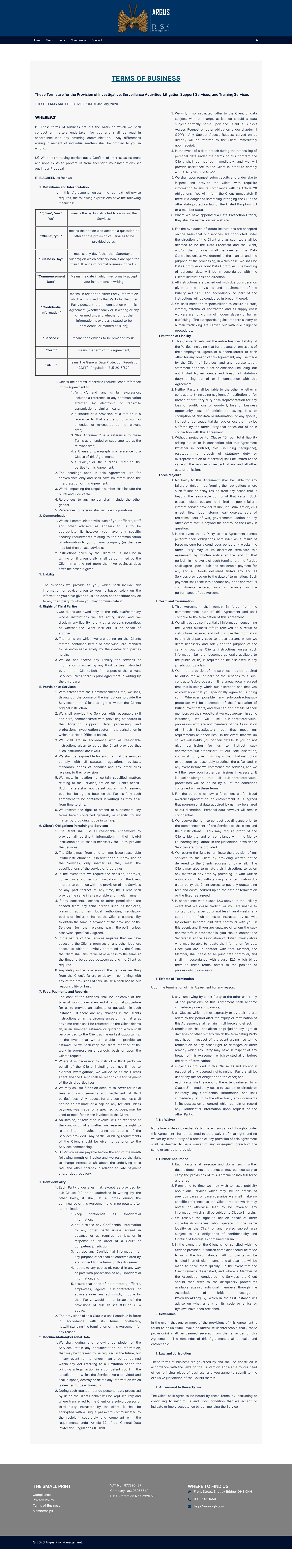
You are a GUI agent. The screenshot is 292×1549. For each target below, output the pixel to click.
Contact (97, 40)
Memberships (43, 1511)
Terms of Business (46, 1505)
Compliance (78, 40)
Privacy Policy (43, 1500)
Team (49, 40)
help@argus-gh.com (209, 1506)
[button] (257, 40)
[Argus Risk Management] (146, 18)
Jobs (62, 40)
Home (36, 40)
